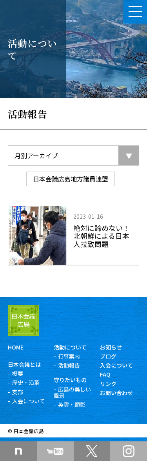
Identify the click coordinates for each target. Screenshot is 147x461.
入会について (28, 401)
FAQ (105, 374)
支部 (17, 392)
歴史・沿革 (26, 382)
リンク (108, 384)
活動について (70, 347)
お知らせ (111, 347)
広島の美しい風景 (72, 392)
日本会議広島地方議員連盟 (70, 178)
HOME (16, 347)
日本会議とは (24, 364)
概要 (17, 373)
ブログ (108, 356)
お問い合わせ (116, 393)
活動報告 (69, 365)
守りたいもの (70, 380)
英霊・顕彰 (71, 404)
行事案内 (69, 356)
